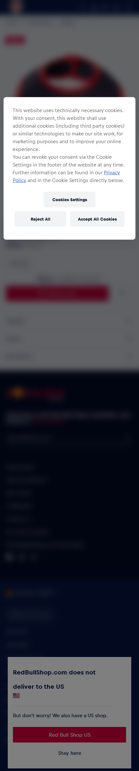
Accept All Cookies (97, 219)
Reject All (40, 219)
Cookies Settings (69, 199)
